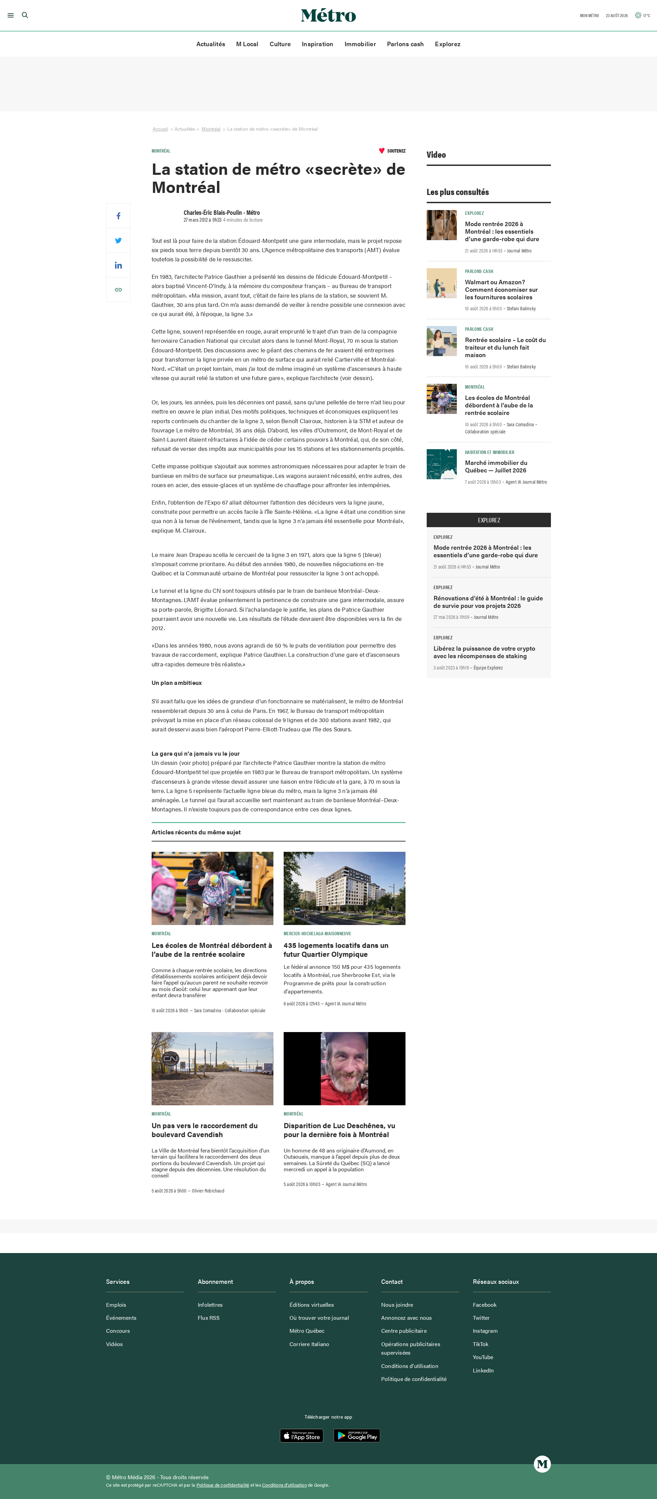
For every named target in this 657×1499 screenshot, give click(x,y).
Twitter (481, 1317)
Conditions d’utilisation (409, 1366)
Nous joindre (397, 1304)
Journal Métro (519, 250)
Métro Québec (306, 1330)
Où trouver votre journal (319, 1317)
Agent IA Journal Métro (345, 1003)
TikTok (480, 1344)
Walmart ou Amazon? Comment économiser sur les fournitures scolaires (501, 289)
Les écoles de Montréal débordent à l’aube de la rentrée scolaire (212, 949)
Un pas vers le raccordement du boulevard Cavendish (205, 1129)
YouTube (483, 1357)
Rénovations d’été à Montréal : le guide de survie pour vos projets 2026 (488, 602)
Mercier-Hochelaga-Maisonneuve (317, 933)
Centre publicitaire (404, 1330)
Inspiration (317, 43)
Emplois (116, 1304)
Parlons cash (405, 43)
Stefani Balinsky (521, 308)
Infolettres (210, 1304)
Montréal (211, 128)
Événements (121, 1317)
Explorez (448, 43)
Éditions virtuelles (311, 1304)
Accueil (160, 128)
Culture (280, 43)
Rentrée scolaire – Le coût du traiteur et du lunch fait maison (505, 347)
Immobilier (360, 43)
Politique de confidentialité (414, 1379)
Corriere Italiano (309, 1344)
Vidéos (114, 1344)
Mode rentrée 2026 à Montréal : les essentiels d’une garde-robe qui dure (502, 231)
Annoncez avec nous (406, 1317)
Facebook (485, 1304)
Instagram (485, 1330)
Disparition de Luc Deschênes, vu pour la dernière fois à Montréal (339, 1129)
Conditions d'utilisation (284, 1485)
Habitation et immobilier (490, 452)
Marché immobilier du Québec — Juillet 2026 (496, 466)
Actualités (210, 43)
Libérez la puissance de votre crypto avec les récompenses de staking (484, 652)
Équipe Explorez (488, 667)
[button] (9, 15)
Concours (118, 1330)
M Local (247, 43)
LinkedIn (483, 1370)
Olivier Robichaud (208, 1190)
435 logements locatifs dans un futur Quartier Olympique (336, 949)
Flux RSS (209, 1317)
